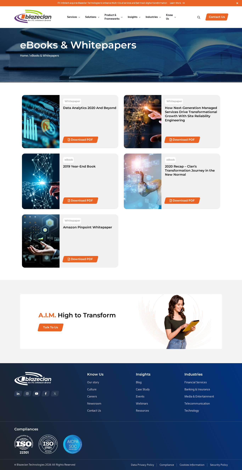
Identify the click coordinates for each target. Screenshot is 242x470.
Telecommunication (197, 403)
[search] (199, 16)
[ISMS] (48, 444)
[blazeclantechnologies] (27, 393)
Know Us (169, 17)
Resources (142, 411)
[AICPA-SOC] (72, 444)
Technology (191, 411)
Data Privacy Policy (142, 465)
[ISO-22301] (23, 444)
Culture (92, 389)
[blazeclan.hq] (45, 393)
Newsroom (94, 403)
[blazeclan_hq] (55, 393)
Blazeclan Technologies (30, 464)
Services (72, 17)
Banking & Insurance (197, 389)
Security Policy (219, 465)
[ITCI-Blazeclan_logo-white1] (32, 374)
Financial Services (195, 382)
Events (140, 396)
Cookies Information (192, 465)
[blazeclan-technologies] (18, 393)
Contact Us (94, 411)
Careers (92, 396)
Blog (139, 382)
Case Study (143, 389)
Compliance (167, 465)
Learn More (175, 3)
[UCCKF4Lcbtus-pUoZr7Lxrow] (36, 393)
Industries (152, 17)
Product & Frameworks (112, 17)
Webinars (142, 403)
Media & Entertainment (199, 396)
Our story (93, 382)
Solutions (90, 17)
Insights (132, 17)
